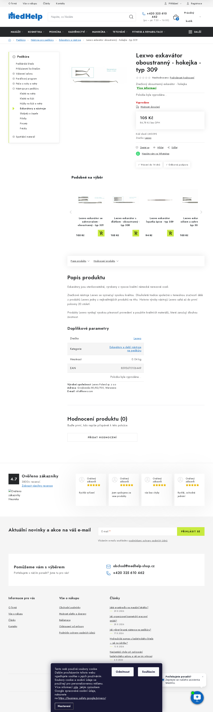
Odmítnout (122, 672)
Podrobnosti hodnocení (182, 77)
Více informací (146, 88)
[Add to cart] (101, 233)
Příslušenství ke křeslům (28, 68)
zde (76, 687)
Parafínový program (26, 78)
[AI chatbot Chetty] (197, 698)
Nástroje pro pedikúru (27, 88)
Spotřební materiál (25, 136)
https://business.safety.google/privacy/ (82, 698)
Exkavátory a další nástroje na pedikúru (125, 348)
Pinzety (23, 123)
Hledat (131, 17)
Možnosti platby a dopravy (72, 613)
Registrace (196, 3)
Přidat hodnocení (102, 437)
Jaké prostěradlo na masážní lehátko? (129, 607)
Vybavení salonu (24, 73)
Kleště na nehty (28, 93)
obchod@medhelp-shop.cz (134, 566)
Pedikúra (23, 57)
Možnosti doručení (150, 107)
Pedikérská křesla (25, 63)
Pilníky (23, 118)
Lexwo (148, 138)
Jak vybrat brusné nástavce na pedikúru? (130, 629)
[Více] (195, 32)
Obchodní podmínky (70, 607)
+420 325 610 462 (156, 15)
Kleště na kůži (27, 98)
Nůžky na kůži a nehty (31, 103)
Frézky (23, 128)
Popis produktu (78, 261)
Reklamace (65, 620)
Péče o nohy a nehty (26, 83)
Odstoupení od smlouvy (71, 626)
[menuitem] (16, 32)
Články (46, 3)
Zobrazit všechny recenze (37, 486)
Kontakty (60, 3)
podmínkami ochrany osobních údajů (148, 540)
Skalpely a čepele (29, 113)
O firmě (12, 3)
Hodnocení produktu (104, 261)
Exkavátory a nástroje (33, 108)
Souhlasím (148, 672)
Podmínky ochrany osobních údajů (77, 632)
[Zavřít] (203, 677)
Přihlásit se (190, 531)
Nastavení (64, 706)
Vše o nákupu (30, 3)
